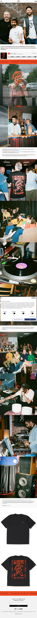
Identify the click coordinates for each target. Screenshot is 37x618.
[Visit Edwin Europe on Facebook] (15, 609)
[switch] (14, 313)
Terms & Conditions (5, 611)
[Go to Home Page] (18, 1)
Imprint (24, 611)
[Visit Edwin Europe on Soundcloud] (20, 609)
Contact (34, 611)
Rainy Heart (20, 151)
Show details (32, 316)
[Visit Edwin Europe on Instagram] (16, 609)
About (27, 611)
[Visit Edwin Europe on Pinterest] (21, 609)
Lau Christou (8, 505)
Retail (29, 611)
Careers (32, 611)
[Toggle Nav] (1, 1)
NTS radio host (19, 149)
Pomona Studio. (4, 503)
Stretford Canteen (8, 328)
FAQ (2, 611)
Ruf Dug (2, 48)
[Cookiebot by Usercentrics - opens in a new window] (32, 298)
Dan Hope (16, 151)
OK (30, 319)
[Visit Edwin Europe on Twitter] (18, 609)
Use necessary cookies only (18, 319)
